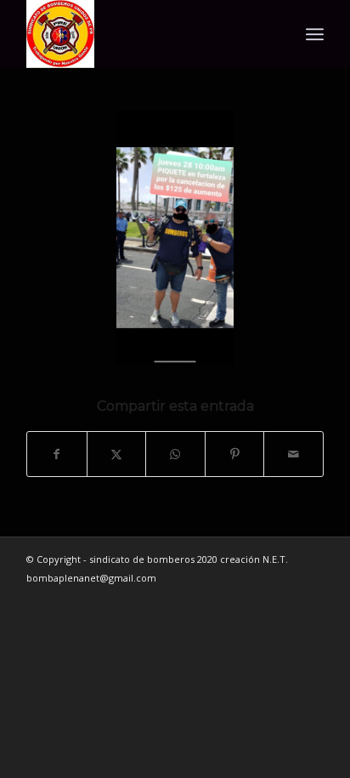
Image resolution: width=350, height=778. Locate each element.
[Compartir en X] (117, 454)
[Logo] (145, 34)
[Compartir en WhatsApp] (175, 454)
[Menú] (315, 34)
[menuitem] (315, 34)
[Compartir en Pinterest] (235, 454)
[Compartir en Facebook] (57, 454)
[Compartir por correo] (293, 454)
